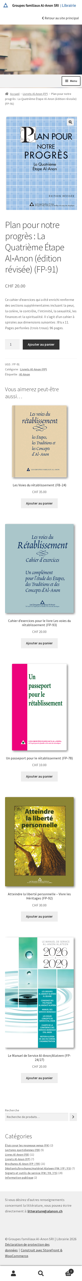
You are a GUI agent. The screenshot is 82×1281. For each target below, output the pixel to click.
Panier (63, 1270)
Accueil (14, 94)
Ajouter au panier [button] (39, 503)
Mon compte (13, 1273)
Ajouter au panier (41, 344)
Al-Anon (24, 374)
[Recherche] (73, 1117)
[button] (70, 122)
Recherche (12, 1110)
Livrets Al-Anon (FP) (35, 94)
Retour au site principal (61, 18)
